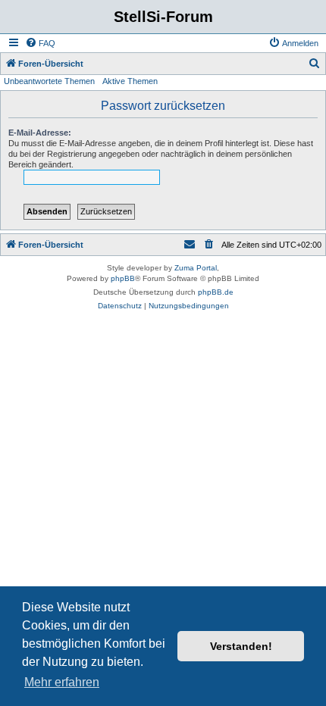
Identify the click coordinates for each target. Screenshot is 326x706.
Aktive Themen (130, 81)
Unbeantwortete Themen (49, 81)
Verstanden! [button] (241, 646)
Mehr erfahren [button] (61, 682)
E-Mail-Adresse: (39, 132)
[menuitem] (40, 43)
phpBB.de (216, 292)
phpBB (123, 278)
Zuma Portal (195, 268)
